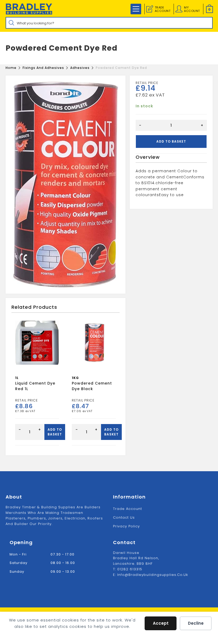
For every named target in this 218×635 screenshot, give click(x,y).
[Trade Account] (149, 9)
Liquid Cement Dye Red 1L (35, 386)
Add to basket (171, 141)
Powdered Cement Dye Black (92, 386)
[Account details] (179, 9)
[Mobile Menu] (135, 9)
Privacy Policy (126, 526)
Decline (196, 623)
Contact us (124, 517)
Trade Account (127, 508)
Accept (161, 623)
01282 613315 (129, 569)
